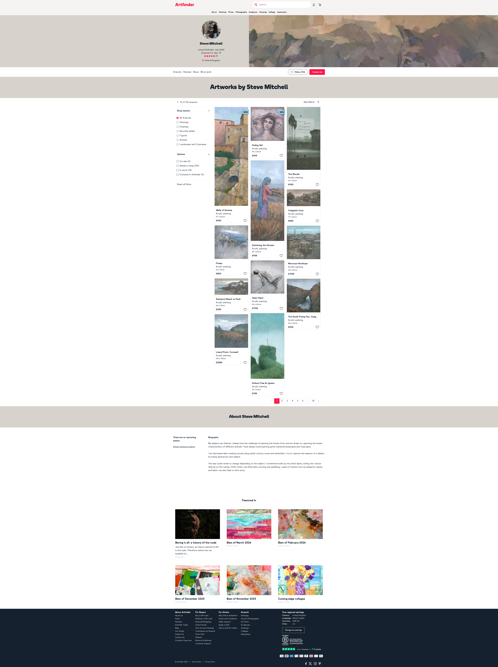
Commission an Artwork (205, 631)
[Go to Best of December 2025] (197, 584)
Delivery (198, 637)
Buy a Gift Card (201, 615)
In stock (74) (186, 170)
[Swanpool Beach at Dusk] (231, 295)
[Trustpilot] (301, 649)
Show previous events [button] (184, 446)
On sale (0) (185, 161)
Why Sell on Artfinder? (228, 615)
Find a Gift (199, 634)
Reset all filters (184, 184)
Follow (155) (300, 72)
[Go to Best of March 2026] (249, 528)
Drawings (184, 126)
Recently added (187, 131)
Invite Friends (200, 625)
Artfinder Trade (181, 625)
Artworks (177, 72)
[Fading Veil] (267, 132)
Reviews (187, 72)
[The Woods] (303, 147)
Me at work (206, 72)
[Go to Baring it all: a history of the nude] (197, 534)
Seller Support (225, 622)
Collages (244, 631)
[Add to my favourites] (245, 220)
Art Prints (245, 622)
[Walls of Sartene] (231, 165)
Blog (177, 628)
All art (214, 12)
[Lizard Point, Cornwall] (231, 339)
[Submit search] (256, 4)
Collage (272, 12)
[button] (193, 110)
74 (220, 53)
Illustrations (245, 634)
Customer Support (203, 643)
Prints (231, 12)
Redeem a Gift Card (203, 619)
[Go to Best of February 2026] (300, 528)
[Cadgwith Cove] (303, 206)
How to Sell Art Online (228, 628)
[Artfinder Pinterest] (320, 663)
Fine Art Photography (250, 619)
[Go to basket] (320, 4)
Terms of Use (196, 662)
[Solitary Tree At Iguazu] (267, 354)
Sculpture (253, 12)
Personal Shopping (203, 622)
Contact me (317, 72)
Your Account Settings (204, 628)
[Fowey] (231, 250)
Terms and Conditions (228, 619)
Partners (178, 622)
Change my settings (293, 630)
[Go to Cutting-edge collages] (300, 584)
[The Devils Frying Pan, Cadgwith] (303, 304)
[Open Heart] (267, 285)
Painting (222, 12)
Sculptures (245, 625)
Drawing (263, 12)
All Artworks (185, 118)
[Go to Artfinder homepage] (184, 4)
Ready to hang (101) (189, 165)
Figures (183, 135)
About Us (179, 615)
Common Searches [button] (183, 640)
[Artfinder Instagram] (315, 663)
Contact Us (180, 637)
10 (313, 401)
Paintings (184, 122)
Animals (183, 140)
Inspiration (281, 12)
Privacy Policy (210, 662)
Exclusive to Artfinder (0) (192, 174)
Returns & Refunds (203, 640)
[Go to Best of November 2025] (249, 584)
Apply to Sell (224, 625)
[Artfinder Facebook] (306, 663)
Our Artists (179, 631)
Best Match (309, 102)
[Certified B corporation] (292, 640)
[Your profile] (314, 4)
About (196, 72)
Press (177, 619)
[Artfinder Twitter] (310, 663)
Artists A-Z (179, 634)
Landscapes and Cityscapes (193, 144)
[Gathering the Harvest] (267, 209)
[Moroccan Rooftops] (303, 251)
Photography (241, 12)
